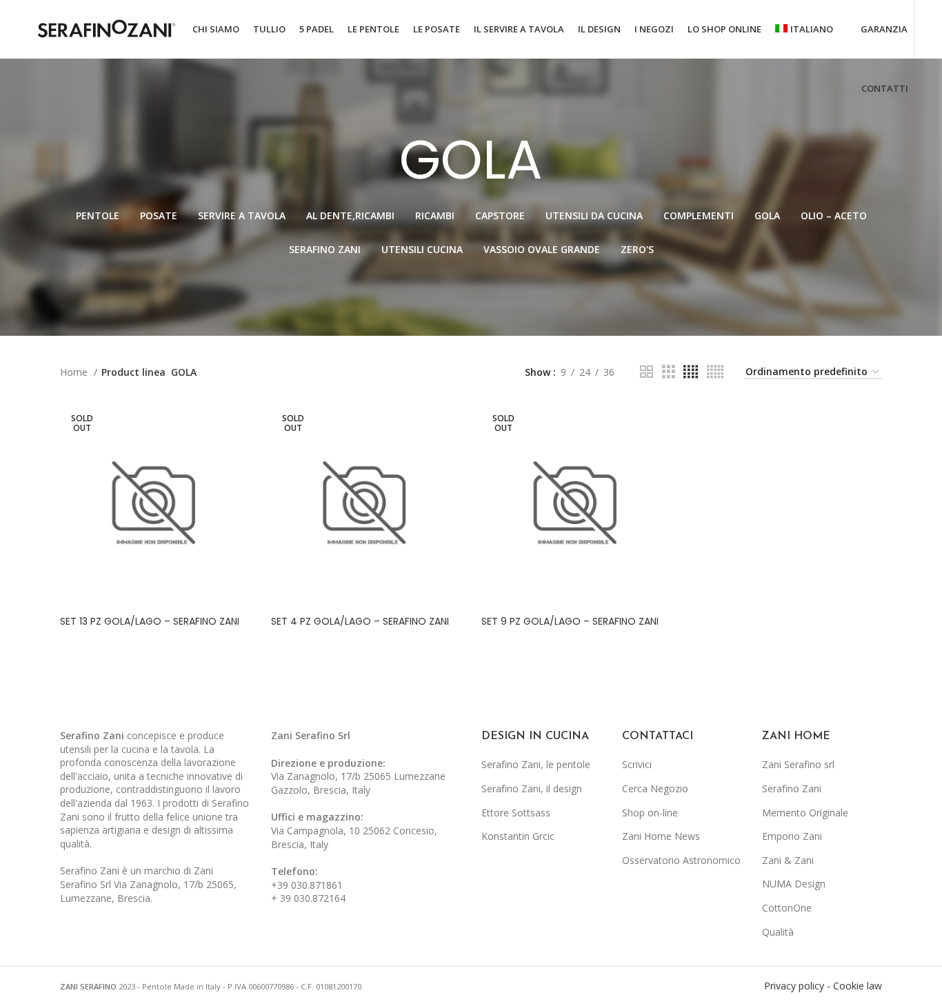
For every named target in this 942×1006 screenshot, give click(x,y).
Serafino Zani (791, 788)
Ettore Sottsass (515, 812)
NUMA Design (793, 883)
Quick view (240, 423)
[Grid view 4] (690, 372)
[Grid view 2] (646, 372)
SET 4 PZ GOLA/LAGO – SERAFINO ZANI (360, 621)
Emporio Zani (792, 836)
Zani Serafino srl (798, 764)
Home (75, 372)
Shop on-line (650, 812)
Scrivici (637, 764)
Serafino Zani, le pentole (535, 764)
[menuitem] (804, 29)
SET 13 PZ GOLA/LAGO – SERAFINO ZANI (149, 621)
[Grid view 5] (715, 372)
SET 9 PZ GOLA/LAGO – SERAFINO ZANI (570, 621)
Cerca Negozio (655, 788)
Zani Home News (661, 836)
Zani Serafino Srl (310, 735)
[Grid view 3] (668, 372)
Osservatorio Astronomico (681, 860)
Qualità (778, 931)
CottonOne (787, 907)
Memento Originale (805, 812)
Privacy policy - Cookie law (823, 985)
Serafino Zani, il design (531, 788)
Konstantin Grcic (517, 836)
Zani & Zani (788, 860)
